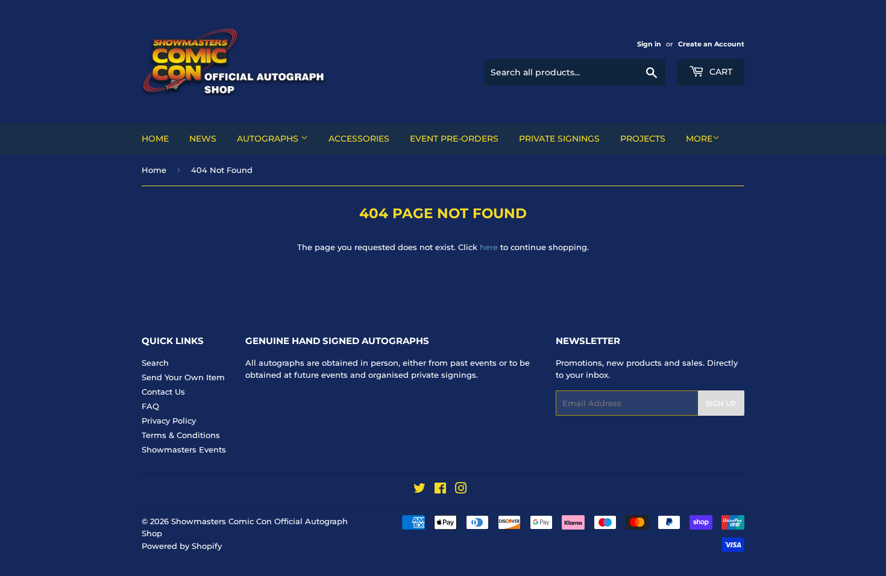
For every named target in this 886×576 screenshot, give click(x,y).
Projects (642, 138)
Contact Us (163, 391)
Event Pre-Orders (454, 138)
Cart (719, 71)
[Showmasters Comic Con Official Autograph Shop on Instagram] (461, 490)
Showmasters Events (184, 449)
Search (155, 363)
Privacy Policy (169, 420)
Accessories (358, 138)
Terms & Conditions (181, 435)
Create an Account (711, 44)
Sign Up (721, 403)
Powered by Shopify (182, 546)
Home (155, 138)
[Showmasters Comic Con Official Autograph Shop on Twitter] (419, 490)
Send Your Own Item (183, 377)
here (489, 247)
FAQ (150, 406)
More (699, 138)
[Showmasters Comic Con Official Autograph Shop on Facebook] (440, 490)
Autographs (269, 138)
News (202, 138)
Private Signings (559, 138)
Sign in (649, 44)
